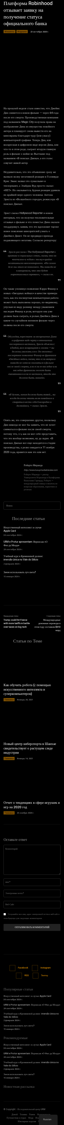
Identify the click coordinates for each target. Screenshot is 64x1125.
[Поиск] (56, 506)
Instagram (46, 967)
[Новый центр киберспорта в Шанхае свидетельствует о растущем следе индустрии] (32, 723)
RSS (27, 975)
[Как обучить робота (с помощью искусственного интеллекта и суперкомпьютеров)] (32, 664)
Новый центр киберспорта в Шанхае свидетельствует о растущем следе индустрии (30, 748)
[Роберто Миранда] (12, 477)
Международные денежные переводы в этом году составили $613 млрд (47, 625)
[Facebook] (12, 968)
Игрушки (22, 31)
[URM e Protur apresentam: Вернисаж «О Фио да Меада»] (55, 545)
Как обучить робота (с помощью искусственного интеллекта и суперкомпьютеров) (27, 689)
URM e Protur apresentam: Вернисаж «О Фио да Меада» (25, 543)
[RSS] (19, 976)
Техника (9, 699)
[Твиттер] (36, 976)
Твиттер (44, 975)
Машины (9, 31)
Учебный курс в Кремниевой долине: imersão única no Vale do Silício (23, 558)
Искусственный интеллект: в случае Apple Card (22, 529)
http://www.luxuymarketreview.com (41, 470)
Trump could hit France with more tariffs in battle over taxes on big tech (17, 623)
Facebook (23, 967)
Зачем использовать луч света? (20, 572)
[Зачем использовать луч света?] (55, 573)
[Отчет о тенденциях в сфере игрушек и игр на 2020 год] (32, 782)
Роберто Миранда (33, 465)
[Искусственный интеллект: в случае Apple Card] (55, 530)
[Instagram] (35, 968)
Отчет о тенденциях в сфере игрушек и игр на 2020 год (32, 805)
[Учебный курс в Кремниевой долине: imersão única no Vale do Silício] (55, 559)
